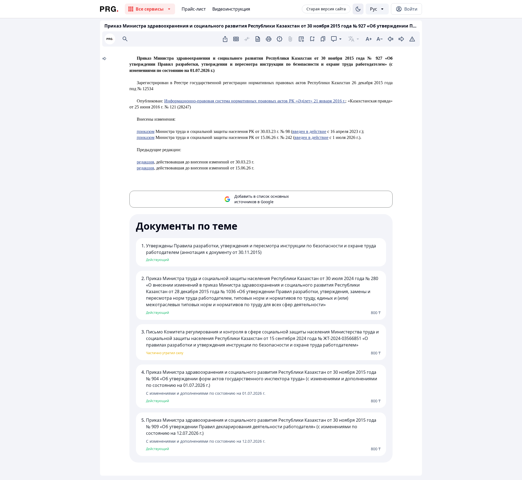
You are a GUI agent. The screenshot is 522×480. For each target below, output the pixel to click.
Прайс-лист (194, 9)
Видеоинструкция (231, 9)
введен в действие (309, 131)
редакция (145, 162)
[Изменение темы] (358, 9)
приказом (145, 131)
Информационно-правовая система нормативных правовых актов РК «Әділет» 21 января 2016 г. (254, 101)
